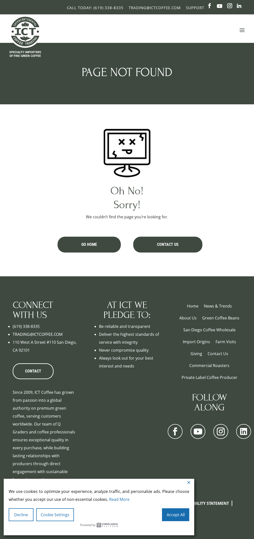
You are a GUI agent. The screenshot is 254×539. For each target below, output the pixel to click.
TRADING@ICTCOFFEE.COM (38, 334)
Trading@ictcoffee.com (155, 7)
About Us (188, 318)
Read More (119, 499)
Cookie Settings (55, 514)
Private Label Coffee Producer (209, 377)
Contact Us (168, 244)
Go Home (89, 244)
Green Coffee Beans (220, 318)
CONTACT (33, 371)
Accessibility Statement (203, 503)
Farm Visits (226, 341)
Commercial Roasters (209, 365)
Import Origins (196, 341)
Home (192, 306)
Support (195, 7)
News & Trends (218, 306)
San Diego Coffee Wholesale (209, 330)
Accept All (176, 514)
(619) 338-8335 (26, 326)
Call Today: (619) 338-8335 (95, 7)
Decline (21, 514)
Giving (196, 353)
